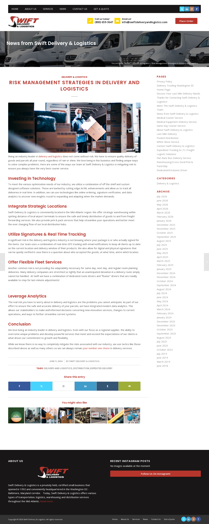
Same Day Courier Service (171, 125)
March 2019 (163, 361)
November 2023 (166, 325)
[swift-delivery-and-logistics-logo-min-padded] (23, 22)
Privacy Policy (164, 81)
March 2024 (163, 309)
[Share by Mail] (129, 386)
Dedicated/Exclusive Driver (172, 170)
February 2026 (165, 216)
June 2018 (162, 365)
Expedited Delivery (101, 368)
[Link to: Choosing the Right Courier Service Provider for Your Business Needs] (49, 415)
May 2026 (162, 204)
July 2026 (162, 196)
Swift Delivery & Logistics (84, 361)
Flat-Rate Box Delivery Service (174, 158)
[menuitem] (15, 9)
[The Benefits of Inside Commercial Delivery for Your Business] (2, 262)
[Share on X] (41, 386)
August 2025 (164, 240)
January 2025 (164, 269)
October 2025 (165, 232)
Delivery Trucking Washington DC (175, 85)
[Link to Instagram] (191, 9)
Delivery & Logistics (74, 77)
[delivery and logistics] (74, 128)
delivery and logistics (50, 156)
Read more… (47, 501)
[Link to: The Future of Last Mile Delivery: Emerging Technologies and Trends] (33, 415)
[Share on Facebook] (19, 386)
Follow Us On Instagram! (155, 473)
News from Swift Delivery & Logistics (51, 43)
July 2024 (162, 293)
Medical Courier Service (170, 117)
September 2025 (166, 236)
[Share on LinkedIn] (85, 386)
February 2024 (165, 313)
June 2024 (162, 297)
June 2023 (162, 345)
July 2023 (162, 341)
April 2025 (162, 257)
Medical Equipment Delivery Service (177, 121)
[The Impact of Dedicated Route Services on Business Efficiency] (206, 262)
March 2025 (163, 260)
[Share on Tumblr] (108, 386)
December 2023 (166, 321)
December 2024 (166, 273)
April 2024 (162, 305)
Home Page (163, 89)
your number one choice (96, 348)
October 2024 (165, 281)
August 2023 (164, 337)
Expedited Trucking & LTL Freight (175, 150)
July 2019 (162, 353)
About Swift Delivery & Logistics (175, 129)
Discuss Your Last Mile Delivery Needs (178, 93)
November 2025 (166, 228)
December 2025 (166, 224)
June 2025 (162, 248)
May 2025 (162, 253)
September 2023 (166, 333)
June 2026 (162, 200)
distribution (81, 368)
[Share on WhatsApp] (63, 386)
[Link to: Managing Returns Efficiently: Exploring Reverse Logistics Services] (132, 415)
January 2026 (164, 220)
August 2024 (164, 289)
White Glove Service (168, 141)
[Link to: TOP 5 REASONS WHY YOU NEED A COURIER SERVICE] (99, 415)
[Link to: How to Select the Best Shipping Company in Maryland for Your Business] (116, 415)
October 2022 (165, 349)
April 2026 (162, 208)
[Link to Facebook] (196, 9)
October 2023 (165, 329)
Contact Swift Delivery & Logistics (176, 146)
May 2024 (162, 301)
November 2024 (166, 277)
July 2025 (162, 244)
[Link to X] (182, 9)
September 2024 (166, 285)
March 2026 (163, 212)
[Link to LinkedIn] (187, 9)
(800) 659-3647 (104, 22)
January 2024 (164, 317)
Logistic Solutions (166, 154)
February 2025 (165, 265)
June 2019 (162, 357)
